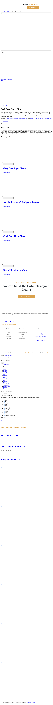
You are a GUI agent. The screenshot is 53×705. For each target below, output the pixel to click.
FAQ (23, 336)
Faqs (4, 382)
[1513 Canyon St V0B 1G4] (2, 441)
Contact (22, 334)
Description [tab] (5, 124)
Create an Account (8, 355)
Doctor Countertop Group (23, 352)
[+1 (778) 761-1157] (2, 317)
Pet (42, 118)
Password (3, 360)
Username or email (5, 357)
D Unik (39, 118)
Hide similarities (8, 393)
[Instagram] (38, 344)
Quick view (6, 164)
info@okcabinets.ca (40, 340)
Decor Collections (8, 11)
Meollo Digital (46, 352)
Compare (11, 164)
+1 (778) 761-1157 (8, 321)
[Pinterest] (42, 344)
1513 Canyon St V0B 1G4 (13, 446)
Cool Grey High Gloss (14, 236)
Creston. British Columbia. (40, 336)
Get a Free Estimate (22, 332)
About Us (8, 336)
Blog (4, 374)
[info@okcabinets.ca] (2, 454)
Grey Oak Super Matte (14, 168)
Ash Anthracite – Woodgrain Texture (21, 202)
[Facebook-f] (34, 344)
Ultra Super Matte (47, 118)
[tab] (27, 121)
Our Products (6, 385)
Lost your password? (5, 364)
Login (2, 363)
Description (5, 121)
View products (6, 172)
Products (8, 332)
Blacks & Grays (33, 118)
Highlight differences (9, 395)
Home (2, 11)
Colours (7, 118)
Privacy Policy (22, 338)
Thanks (5, 388)
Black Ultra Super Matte (15, 270)
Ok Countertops (8, 338)
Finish (19, 118)
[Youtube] (46, 344)
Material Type (24, 118)
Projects (8, 334)
